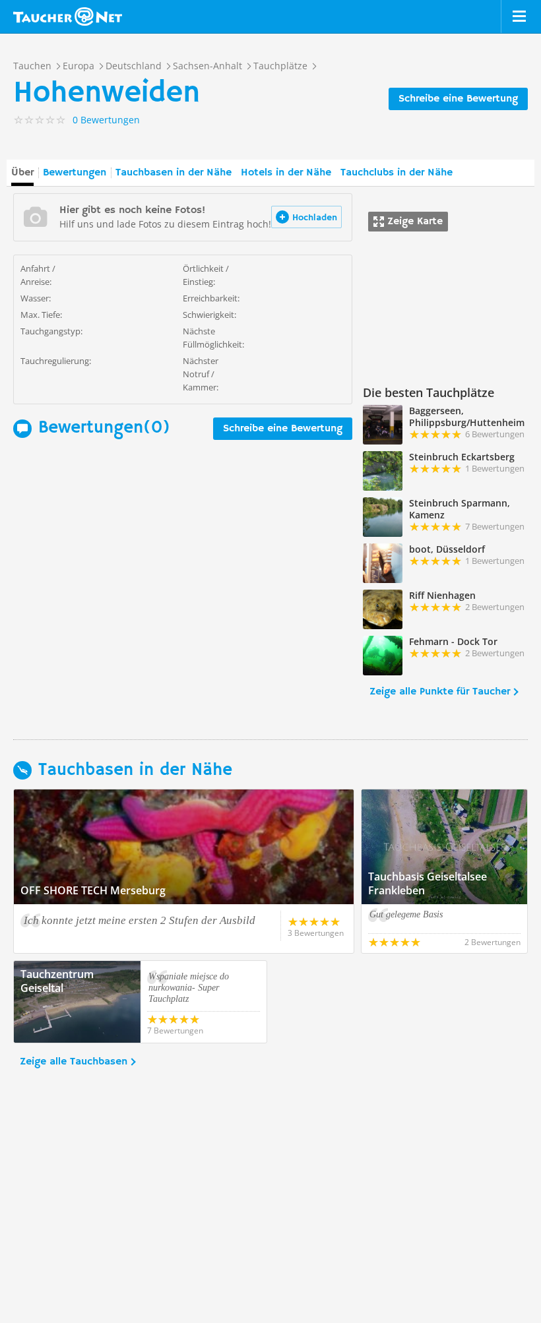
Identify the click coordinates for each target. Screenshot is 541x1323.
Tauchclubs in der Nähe (396, 172)
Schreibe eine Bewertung (458, 99)
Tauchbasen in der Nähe (173, 172)
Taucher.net (67, 16)
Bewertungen (74, 172)
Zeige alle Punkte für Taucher (439, 691)
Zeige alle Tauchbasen (73, 1061)
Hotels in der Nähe (286, 172)
